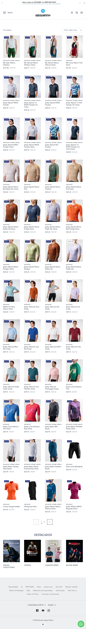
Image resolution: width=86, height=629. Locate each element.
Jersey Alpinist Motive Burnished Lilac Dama (10, 188)
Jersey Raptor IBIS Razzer (51, 427)
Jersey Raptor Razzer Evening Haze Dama (31, 467)
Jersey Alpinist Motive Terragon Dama (10, 268)
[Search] (76, 12)
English (51, 605)
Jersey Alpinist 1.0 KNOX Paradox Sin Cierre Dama (73, 147)
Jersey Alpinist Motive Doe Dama (73, 188)
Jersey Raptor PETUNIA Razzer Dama (74, 427)
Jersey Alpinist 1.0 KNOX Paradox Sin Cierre (31, 105)
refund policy (60, 590)
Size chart (59, 587)
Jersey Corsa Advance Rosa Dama (31, 427)
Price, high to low (70, 30)
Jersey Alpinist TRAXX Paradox (10, 104)
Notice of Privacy (32, 594)
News (39, 587)
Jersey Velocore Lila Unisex (73, 308)
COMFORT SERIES (52, 565)
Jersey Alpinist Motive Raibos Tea (52, 268)
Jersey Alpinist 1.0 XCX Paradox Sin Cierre (74, 104)
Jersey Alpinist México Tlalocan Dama (53, 507)
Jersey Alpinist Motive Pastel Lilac (73, 268)
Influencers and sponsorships (43, 590)
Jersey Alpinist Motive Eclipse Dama (31, 228)
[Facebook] (37, 610)
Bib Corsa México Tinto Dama (74, 64)
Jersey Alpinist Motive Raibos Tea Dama (10, 228)
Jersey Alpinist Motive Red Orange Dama (73, 228)
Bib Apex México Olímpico (9, 64)
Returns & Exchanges (16, 590)
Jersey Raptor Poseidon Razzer (53, 467)
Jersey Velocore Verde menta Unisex (11, 387)
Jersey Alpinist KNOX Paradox (52, 104)
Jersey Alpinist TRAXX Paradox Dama (31, 146)
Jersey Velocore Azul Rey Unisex (31, 348)
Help (28, 590)
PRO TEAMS (30, 587)
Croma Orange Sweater (11, 506)
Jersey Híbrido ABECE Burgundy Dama (74, 507)
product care (48, 587)
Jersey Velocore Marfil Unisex (53, 348)
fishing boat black (30, 506)
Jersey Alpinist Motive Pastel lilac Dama (52, 228)
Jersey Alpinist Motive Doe (31, 188)
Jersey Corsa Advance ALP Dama (10, 427)
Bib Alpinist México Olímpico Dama (31, 64)
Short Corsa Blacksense (74, 466)
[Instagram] (48, 610)
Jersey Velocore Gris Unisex (52, 308)
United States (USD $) (35, 605)
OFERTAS (27, 565)
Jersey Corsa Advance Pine (73, 387)
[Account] (72, 12)
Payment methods (71, 587)
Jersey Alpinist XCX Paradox (51, 146)
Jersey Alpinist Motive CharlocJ (52, 188)
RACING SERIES (72, 565)
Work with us (72, 590)
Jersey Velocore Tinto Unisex (73, 348)
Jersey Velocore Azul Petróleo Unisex (31, 387)
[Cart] (81, 12)
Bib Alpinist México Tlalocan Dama (52, 64)
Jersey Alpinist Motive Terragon (31, 268)
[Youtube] (43, 610)
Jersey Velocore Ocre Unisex (31, 308)
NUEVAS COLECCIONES (9, 566)
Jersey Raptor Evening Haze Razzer (10, 467)
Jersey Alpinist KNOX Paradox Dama (10, 146)
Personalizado (13, 587)
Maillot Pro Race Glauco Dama (9, 308)
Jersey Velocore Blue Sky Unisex (10, 348)
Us (22, 587)
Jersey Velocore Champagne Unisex (52, 387)
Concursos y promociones (50, 594)
